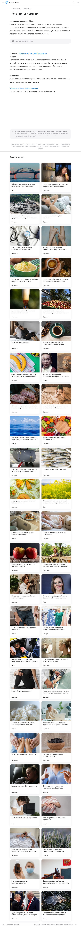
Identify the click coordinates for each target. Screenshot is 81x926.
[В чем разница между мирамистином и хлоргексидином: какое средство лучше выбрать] (25, 874)
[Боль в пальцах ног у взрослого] (25, 747)
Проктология (27, 8)
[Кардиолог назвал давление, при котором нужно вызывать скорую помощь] (56, 684)
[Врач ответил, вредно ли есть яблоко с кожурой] (25, 557)
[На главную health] (13, 2)
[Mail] (7, 2)
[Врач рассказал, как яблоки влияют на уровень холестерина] (56, 304)
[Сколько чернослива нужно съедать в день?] (56, 747)
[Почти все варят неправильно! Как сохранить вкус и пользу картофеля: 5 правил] (25, 272)
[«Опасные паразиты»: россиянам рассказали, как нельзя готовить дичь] (25, 399)
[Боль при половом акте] (25, 336)
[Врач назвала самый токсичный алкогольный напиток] (25, 304)
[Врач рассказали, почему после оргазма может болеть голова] (56, 399)
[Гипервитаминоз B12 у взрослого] (25, 779)
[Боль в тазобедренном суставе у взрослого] (25, 621)
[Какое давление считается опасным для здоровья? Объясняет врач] (25, 241)
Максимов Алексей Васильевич (33, 53)
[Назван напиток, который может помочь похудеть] (25, 589)
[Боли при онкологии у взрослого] (25, 811)
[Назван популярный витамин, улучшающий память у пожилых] (56, 557)
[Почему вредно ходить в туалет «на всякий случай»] (56, 652)
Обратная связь (68, 924)
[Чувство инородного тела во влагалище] (56, 526)
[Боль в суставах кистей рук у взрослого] (56, 811)
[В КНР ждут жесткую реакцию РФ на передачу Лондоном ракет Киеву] (25, 462)
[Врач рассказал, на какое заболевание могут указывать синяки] (56, 241)
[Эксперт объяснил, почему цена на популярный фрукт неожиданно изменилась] (25, 367)
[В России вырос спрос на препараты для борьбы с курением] (56, 779)
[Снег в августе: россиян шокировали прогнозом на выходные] (56, 843)
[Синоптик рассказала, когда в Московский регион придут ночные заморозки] (56, 906)
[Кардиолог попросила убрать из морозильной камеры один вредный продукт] (56, 177)
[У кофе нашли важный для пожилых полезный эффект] (56, 336)
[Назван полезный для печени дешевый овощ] (56, 431)
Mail (3, 924)
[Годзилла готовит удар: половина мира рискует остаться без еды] (25, 431)
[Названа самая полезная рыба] (56, 462)
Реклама (16, 924)
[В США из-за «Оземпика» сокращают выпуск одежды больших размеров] (56, 621)
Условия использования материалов (52, 924)
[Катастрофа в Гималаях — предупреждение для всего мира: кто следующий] (25, 209)
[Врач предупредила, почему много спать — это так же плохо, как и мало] (25, 843)
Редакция (37, 924)
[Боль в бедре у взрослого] (25, 684)
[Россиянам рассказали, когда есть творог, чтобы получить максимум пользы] (25, 716)
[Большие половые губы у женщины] (56, 209)
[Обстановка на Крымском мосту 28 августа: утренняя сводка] (25, 177)
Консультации (15, 8)
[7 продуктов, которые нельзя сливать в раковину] (25, 526)
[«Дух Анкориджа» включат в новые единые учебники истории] (25, 906)
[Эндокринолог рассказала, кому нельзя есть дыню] (25, 494)
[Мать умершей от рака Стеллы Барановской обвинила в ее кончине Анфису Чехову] (56, 589)
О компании (9, 924)
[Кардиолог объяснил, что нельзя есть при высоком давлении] (56, 272)
